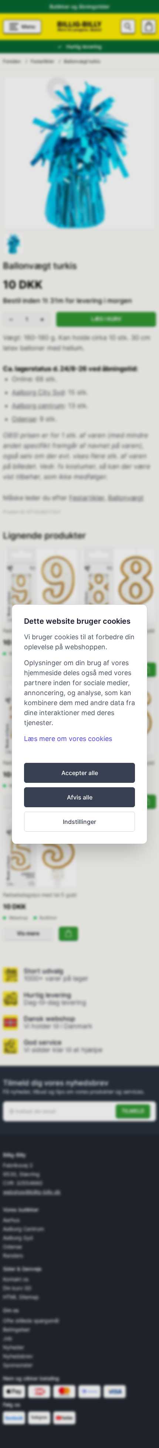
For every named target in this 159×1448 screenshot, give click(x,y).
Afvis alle (79, 797)
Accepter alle (79, 773)
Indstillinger (79, 821)
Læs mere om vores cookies (68, 738)
